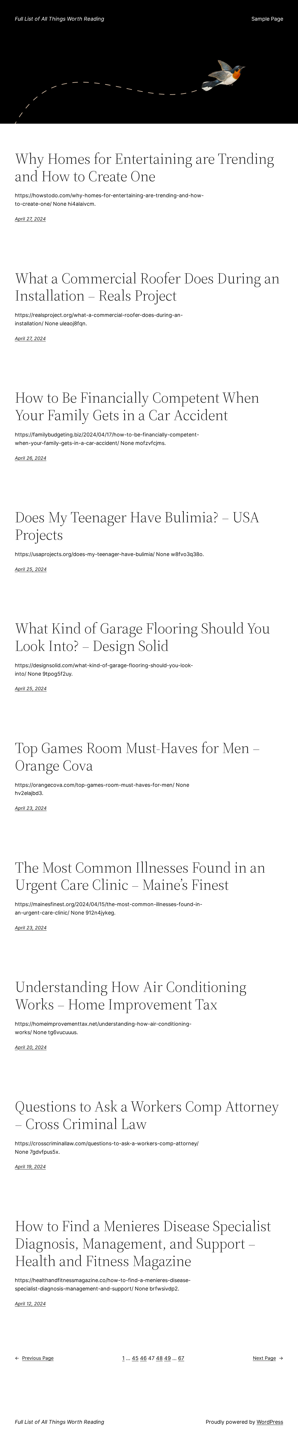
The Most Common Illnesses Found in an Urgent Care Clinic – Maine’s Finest (140, 876)
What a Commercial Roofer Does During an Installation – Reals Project (147, 286)
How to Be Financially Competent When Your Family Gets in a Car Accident (137, 406)
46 (143, 1358)
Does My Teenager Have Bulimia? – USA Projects (137, 525)
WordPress (270, 1422)
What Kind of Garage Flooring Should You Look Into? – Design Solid (142, 636)
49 (167, 1358)
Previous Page (34, 1358)
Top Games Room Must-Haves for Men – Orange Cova (137, 756)
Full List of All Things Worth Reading (59, 19)
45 (135, 1358)
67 (181, 1358)
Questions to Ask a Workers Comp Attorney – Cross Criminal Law (147, 1115)
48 (159, 1358)
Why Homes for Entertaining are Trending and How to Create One (144, 167)
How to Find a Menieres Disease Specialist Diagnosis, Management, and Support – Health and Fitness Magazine (143, 1243)
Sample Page (267, 19)
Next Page (268, 1358)
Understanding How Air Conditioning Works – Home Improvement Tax (130, 995)
